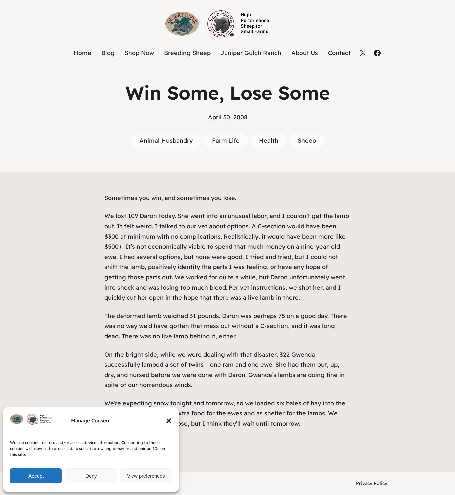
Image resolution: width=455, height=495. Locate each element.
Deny (91, 476)
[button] (168, 420)
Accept (36, 476)
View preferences (146, 476)
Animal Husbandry (166, 140)
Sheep (307, 140)
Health (268, 140)
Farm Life (226, 140)
